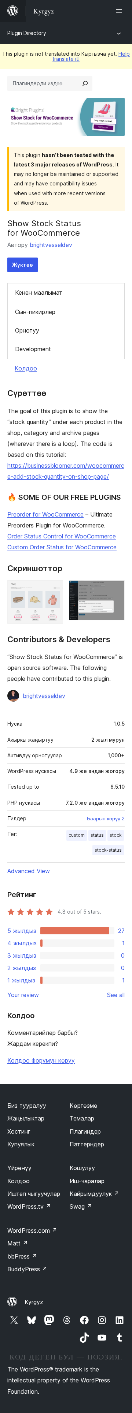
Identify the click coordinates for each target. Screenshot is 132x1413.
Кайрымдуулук (94, 1193)
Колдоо (26, 368)
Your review (23, 994)
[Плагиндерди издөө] (85, 83)
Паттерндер (87, 1144)
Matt (17, 1243)
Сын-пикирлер (35, 311)
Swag (81, 1206)
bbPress (22, 1256)
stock (116, 835)
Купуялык (20, 1144)
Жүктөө (22, 265)
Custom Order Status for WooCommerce (62, 547)
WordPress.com (32, 1230)
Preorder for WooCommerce (45, 514)
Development (33, 349)
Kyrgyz (34, 1302)
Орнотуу (27, 330)
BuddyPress (27, 1269)
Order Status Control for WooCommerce (61, 536)
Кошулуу (82, 1167)
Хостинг (18, 1131)
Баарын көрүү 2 (106, 818)
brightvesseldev (51, 244)
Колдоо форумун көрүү (41, 1060)
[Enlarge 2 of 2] (114, 590)
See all (116, 994)
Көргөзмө (84, 1105)
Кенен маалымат (38, 292)
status (97, 835)
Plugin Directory (26, 33)
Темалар (82, 1118)
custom (77, 835)
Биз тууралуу (26, 1105)
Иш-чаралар (87, 1181)
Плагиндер (85, 1131)
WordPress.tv (29, 1206)
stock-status (108, 850)
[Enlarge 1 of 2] (53, 590)
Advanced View (28, 871)
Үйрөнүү (19, 1167)
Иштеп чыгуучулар (33, 1193)
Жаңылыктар (25, 1118)
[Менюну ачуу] (120, 11)
